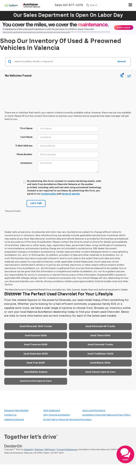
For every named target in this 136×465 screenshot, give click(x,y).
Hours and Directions (93, 410)
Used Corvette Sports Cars (36, 381)
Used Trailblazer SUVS (100, 354)
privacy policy (48, 194)
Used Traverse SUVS (35, 344)
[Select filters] (122, 76)
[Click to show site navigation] (130, 5)
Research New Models (16, 410)
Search (121, 61)
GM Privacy (50, 449)
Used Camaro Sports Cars (100, 372)
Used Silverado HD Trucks (100, 326)
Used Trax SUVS (36, 363)
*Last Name (26, 137)
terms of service (71, 194)
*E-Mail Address (23, 146)
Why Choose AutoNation (56, 415)
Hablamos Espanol (14, 419)
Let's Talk (36, 203)
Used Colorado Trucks (100, 344)
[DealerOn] (13, 446)
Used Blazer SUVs (100, 363)
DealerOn (28, 449)
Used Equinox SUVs (36, 335)
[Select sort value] (128, 76)
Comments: (26, 163)
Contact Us (10, 415)
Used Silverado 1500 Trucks (36, 326)
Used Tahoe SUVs (100, 335)
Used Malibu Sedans (35, 372)
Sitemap (39, 449)
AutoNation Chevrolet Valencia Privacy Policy (106, 415)
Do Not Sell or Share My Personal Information (67, 419)
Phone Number (24, 155)
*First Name (26, 129)
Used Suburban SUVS (36, 354)
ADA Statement (51, 410)
